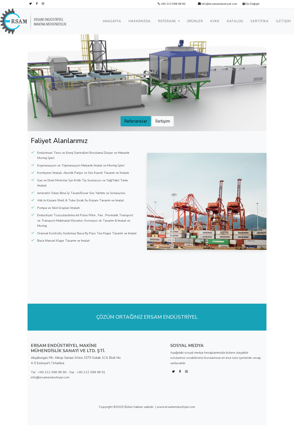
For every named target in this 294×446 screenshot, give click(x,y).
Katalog (235, 21)
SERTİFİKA (260, 21)
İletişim (162, 121)
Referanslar (135, 121)
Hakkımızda (139, 21)
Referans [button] (167, 21)
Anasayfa (112, 21)
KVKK (215, 21)
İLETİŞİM (283, 21)
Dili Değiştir (252, 4)
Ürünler (195, 21)
